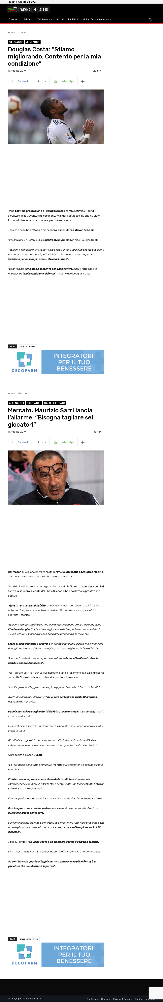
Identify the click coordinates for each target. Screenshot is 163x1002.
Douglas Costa (27, 346)
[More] (83, 81)
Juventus (33, 42)
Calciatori (22, 32)
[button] (150, 19)
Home (11, 32)
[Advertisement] (56, 176)
